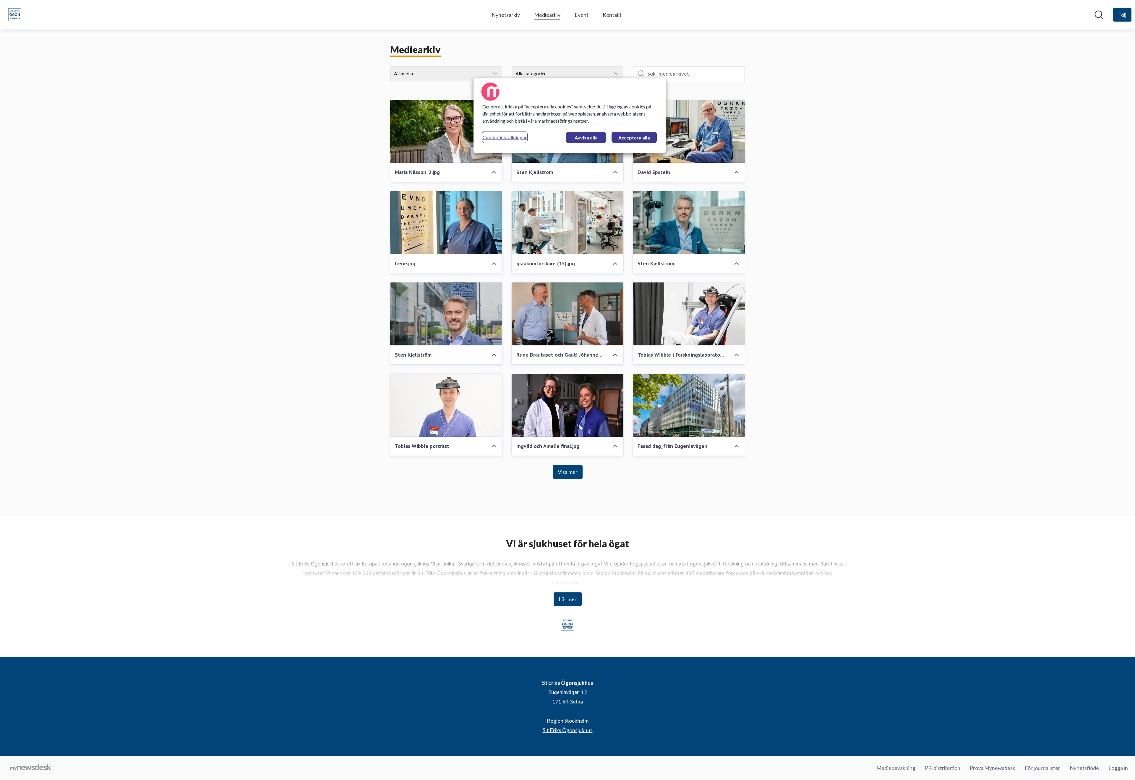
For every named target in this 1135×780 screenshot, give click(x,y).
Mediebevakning (895, 768)
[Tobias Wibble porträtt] (446, 405)
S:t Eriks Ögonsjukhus (568, 730)
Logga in (1118, 768)
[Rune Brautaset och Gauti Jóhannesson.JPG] (568, 313)
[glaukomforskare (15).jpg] (568, 222)
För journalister (1042, 768)
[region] (570, 115)
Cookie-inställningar (504, 137)
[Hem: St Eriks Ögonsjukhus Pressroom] (15, 15)
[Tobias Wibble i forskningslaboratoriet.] (689, 313)
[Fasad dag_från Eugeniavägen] (689, 405)
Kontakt (612, 15)
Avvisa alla (586, 137)
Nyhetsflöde (1084, 768)
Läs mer (568, 599)
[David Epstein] (689, 131)
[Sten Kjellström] (689, 222)
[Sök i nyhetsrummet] (1099, 15)
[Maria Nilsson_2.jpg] (446, 131)
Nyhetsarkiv (506, 15)
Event (581, 15)
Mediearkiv (547, 15)
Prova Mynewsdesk (992, 768)
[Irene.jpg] (446, 222)
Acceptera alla (634, 137)
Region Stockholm (567, 720)
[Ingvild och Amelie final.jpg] (568, 405)
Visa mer (568, 472)
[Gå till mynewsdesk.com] (30, 768)
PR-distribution (942, 768)
